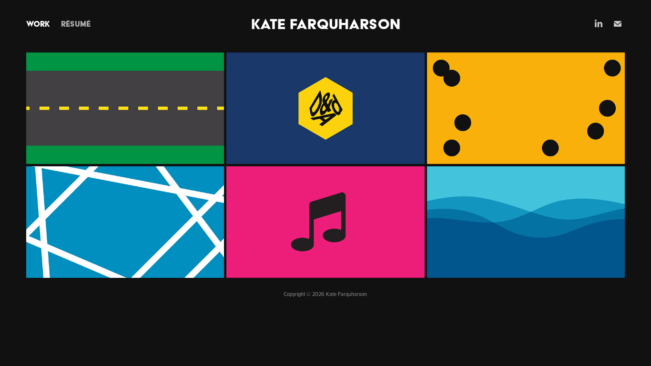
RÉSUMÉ (76, 24)
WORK (38, 24)
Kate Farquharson (325, 23)
